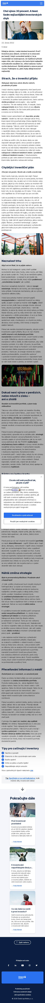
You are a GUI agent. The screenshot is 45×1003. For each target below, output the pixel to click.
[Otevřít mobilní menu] (41, 3)
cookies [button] (15, 490)
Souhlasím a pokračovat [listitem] (22, 515)
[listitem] (41, 477)
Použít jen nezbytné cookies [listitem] (22, 521)
